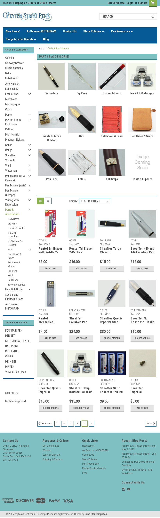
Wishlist (47, 450)
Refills (11, 275)
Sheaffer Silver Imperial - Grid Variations (137, 471)
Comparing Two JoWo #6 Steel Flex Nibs (138, 463)
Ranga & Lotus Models (20, 39)
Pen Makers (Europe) (12, 193)
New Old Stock (13, 289)
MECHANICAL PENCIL (17, 341)
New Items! (13, 31)
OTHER (9, 356)
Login (130, 2)
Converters (13, 218)
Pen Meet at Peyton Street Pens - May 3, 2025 (139, 447)
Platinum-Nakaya (15, 139)
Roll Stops (13, 280)
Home (40, 48)
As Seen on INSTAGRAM (41, 31)
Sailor (8, 145)
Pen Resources (121, 31)
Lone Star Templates (96, 514)
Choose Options (112, 338)
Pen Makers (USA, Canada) (15, 178)
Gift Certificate (116, 2)
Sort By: (73, 201)
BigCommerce (65, 514)
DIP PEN (9, 366)
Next (150, 423)
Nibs (10, 249)
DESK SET (10, 361)
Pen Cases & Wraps (14, 264)
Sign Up (142, 2)
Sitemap (41, 514)
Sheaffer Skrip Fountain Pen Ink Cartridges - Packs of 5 (111, 394)
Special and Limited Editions (14, 297)
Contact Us (69, 31)
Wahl (8, 165)
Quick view (50, 234)
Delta (8, 73)
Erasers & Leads (16, 228)
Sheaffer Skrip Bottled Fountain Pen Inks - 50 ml (80, 392)
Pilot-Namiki (12, 134)
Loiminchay (11, 88)
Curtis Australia (14, 68)
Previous (46, 423)
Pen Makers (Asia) (15, 185)
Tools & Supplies (16, 284)
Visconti (10, 160)
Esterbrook (11, 78)
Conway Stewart (14, 63)
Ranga (8, 150)
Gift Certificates (51, 445)
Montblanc (11, 99)
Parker (8, 114)
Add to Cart (50, 268)
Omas (8, 109)
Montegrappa (12, 104)
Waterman (11, 170)
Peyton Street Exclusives (13, 122)
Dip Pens (12, 223)
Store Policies (92, 31)
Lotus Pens (11, 94)
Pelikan (9, 129)
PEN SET (10, 335)
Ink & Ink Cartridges (13, 234)
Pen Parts (12, 270)
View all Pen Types (15, 372)
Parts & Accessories (12, 212)
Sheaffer (10, 155)
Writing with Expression (12, 202)
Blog (46, 39)
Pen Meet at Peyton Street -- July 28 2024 (139, 455)
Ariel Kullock (12, 83)
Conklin (9, 57)
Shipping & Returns (53, 459)
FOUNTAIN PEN (13, 330)
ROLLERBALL (12, 351)
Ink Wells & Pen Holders (15, 243)
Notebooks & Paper (14, 256)
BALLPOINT (11, 346)
